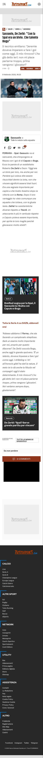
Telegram (34, 743)
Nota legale (6, 696)
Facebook (9, 743)
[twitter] (14, 147)
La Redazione (7, 691)
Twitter (26, 743)
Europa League (8, 580)
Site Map (5, 727)
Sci (3, 600)
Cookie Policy (7, 699)
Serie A (18, 29)
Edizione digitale (8, 669)
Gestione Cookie (8, 702)
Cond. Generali (8, 708)
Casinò (5, 732)
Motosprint (6, 638)
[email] (19, 147)
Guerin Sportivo (8, 641)
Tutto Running (7, 608)
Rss (3, 660)
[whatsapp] (9, 147)
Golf (4, 611)
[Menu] (4, 4)
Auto (4, 630)
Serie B (5, 575)
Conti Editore (7, 647)
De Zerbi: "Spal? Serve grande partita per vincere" (19, 424)
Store (4, 672)
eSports (5, 617)
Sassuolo (26, 29)
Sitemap (5, 674)
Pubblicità (6, 721)
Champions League (9, 578)
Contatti (5, 688)
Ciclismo (5, 605)
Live (4, 569)
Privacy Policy (8, 705)
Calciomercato (8, 586)
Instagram (18, 743)
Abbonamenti (7, 663)
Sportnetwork (7, 644)
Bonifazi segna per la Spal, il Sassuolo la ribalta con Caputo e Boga (19, 306)
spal (22, 68)
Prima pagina (7, 666)
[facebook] (4, 147)
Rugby (4, 602)
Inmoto (5, 636)
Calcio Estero (7, 583)
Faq (3, 694)
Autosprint (6, 633)
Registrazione (7, 724)
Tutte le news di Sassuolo (25, 440)
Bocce (4, 614)
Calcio (10, 29)
